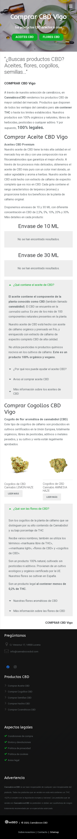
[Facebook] (7, 667)
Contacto (42, 832)
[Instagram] (15, 667)
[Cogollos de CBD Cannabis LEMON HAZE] (19, 465)
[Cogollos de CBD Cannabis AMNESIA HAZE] (58, 465)
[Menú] (70, 6)
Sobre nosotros (26, 832)
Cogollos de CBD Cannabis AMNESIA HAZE (55, 487)
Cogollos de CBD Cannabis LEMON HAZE (18, 485)
